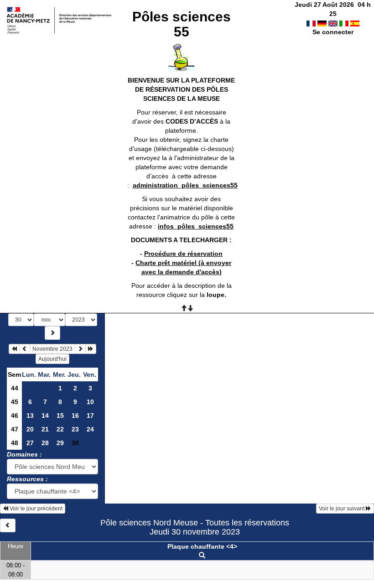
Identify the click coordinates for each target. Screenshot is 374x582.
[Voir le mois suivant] (80, 349)
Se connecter (332, 32)
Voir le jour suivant (342, 508)
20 (30, 429)
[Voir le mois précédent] (24, 349)
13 (30, 415)
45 (14, 401)
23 (75, 429)
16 (75, 415)
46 (14, 415)
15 (60, 415)
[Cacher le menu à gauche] (8, 525)
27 (30, 443)
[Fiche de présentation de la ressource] (202, 555)
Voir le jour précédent (35, 508)
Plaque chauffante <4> (202, 546)
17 (90, 415)
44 (14, 388)
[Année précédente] (14, 349)
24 (90, 429)
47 (14, 429)
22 (60, 429)
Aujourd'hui (52, 359)
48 (14, 443)
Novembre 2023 (52, 349)
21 (45, 429)
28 (45, 443)
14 (45, 415)
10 (90, 401)
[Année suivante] (90, 349)
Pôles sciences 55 (181, 24)
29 (60, 443)
